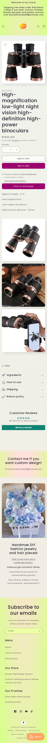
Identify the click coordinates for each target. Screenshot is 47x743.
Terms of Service (13, 653)
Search (8, 647)
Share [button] (7, 365)
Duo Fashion (22, 727)
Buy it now (23, 165)
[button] (3, 26)
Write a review (23, 427)
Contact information (25, 738)
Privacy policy (34, 730)
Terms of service (17, 734)
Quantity (5, 144)
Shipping (15, 140)
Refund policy (11, 658)
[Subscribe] (39, 631)
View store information (15, 181)
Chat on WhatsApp (24, 186)
